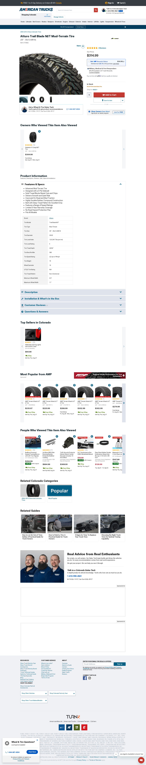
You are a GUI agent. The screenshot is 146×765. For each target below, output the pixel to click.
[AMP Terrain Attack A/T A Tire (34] (68, 391)
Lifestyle (29, 22)
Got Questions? (46, 668)
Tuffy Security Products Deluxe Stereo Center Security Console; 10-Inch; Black (68, 457)
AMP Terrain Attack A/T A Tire (32, 403)
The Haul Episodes (26, 676)
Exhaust (71, 22)
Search (96, 10)
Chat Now (32, 752)
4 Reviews (102, 48)
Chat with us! (45, 672)
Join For (118, 112)
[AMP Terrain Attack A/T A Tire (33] (33, 391)
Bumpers (51, 22)
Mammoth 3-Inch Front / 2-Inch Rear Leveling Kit (120, 454)
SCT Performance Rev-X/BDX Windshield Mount (85, 453)
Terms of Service (95, 760)
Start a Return (45, 665)
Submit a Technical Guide (28, 674)
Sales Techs (65, 672)
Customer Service (46, 670)
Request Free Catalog (27, 679)
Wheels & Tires (120, 22)
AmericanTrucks (70, 721)
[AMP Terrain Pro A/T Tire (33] (120, 391)
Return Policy (45, 667)
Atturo (51, 218)
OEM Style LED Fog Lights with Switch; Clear (33, 346)
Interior (90, 22)
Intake (84, 22)
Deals (23, 22)
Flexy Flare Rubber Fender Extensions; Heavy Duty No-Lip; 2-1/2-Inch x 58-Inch (103, 457)
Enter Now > (80, 27)
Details (59, 3)
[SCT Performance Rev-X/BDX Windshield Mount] (85, 443)
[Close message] (125, 27)
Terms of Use (45, 677)
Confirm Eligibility (94, 72)
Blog (21, 677)
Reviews (64, 674)
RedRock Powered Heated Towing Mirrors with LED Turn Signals (32, 455)
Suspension (109, 22)
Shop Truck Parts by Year (28, 663)
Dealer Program (67, 670)
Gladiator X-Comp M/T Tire (32, 149)
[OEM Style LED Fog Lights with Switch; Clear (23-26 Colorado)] (33, 335)
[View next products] (124, 149)
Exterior (78, 22)
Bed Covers (37, 22)
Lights (102, 22)
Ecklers (93, 721)
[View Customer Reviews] (92, 48)
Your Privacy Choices (98, 757)
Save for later (108, 100)
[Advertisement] (73, 602)
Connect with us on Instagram (89, 678)
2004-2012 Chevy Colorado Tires (30, 32)
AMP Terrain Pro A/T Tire (120, 402)
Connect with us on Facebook (85, 678)
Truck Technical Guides (27, 672)
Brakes (44, 22)
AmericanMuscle (56, 721)
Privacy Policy (17, 759)
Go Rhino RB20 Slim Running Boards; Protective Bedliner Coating (49, 457)
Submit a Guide (67, 665)
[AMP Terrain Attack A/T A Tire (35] (85, 391)
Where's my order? (47, 663)
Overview (65, 663)
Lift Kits (96, 22)
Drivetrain (58, 22)
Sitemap (71, 757)
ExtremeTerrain (83, 721)
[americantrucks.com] (36, 9)
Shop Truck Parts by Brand (28, 668)
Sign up (119, 664)
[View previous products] (22, 149)
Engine (65, 22)
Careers (64, 667)
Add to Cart (110, 95)
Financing (23, 670)
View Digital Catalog (26, 681)
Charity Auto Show (68, 668)
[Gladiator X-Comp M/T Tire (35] (33, 138)
